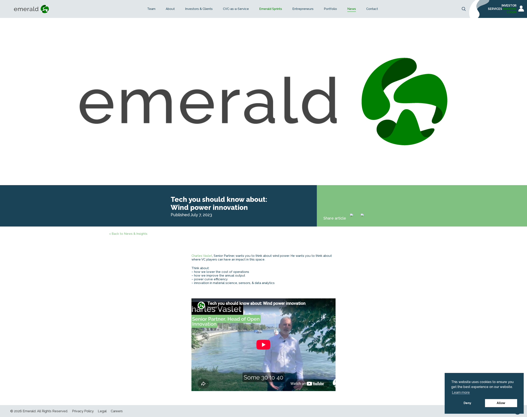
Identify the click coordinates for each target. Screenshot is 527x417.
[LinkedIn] (354, 218)
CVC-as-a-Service (236, 9)
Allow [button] (501, 403)
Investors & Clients (199, 9)
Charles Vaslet (201, 256)
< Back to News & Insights (128, 234)
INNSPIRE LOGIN (510, 10)
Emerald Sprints (270, 9)
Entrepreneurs (303, 9)
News (351, 9)
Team (151, 9)
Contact (372, 9)
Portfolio (330, 9)
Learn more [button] (461, 392)
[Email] (365, 218)
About (170, 9)
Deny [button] (467, 403)
